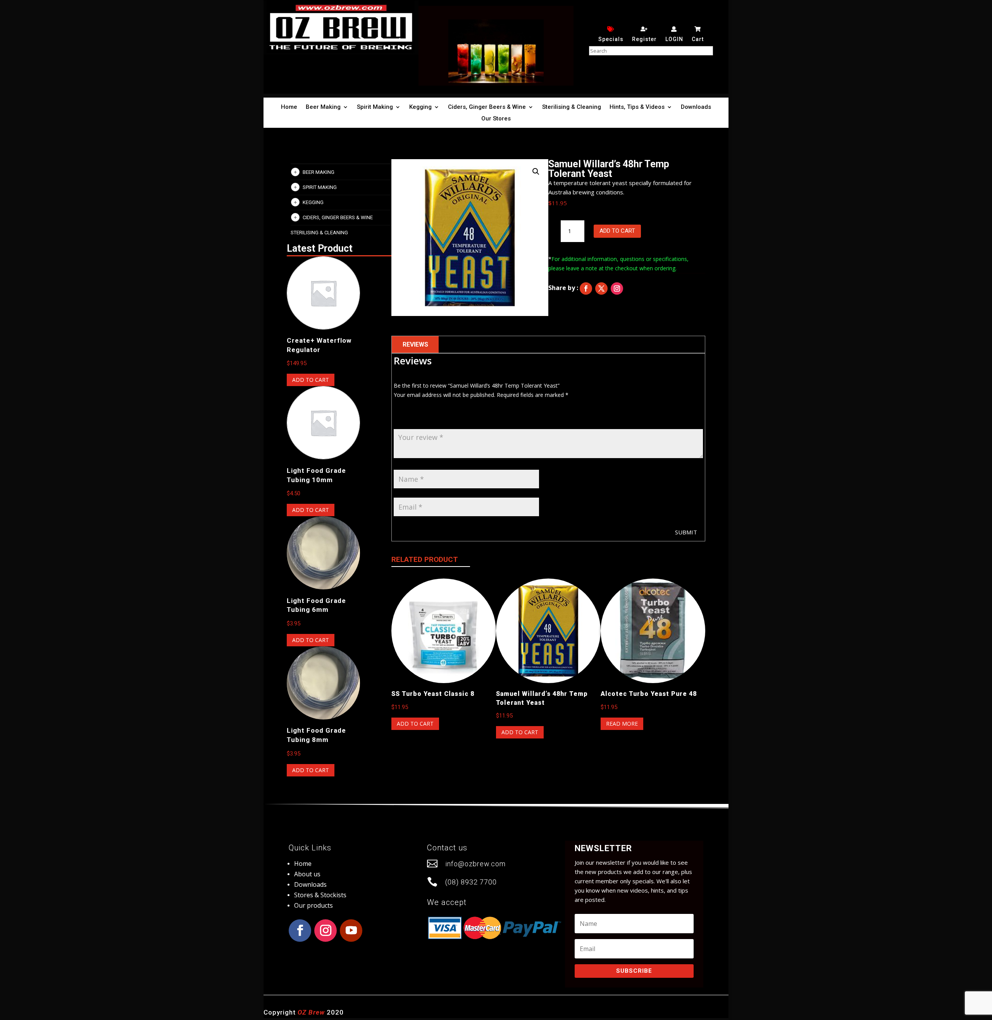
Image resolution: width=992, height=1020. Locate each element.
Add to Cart (617, 230)
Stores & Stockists (320, 895)
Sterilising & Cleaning (571, 107)
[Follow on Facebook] (586, 288)
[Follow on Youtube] (351, 930)
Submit (686, 532)
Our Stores (496, 119)
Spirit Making (375, 107)
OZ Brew (311, 1012)
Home (289, 107)
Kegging (420, 107)
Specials (610, 39)
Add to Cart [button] (310, 379)
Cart (698, 39)
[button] (536, 172)
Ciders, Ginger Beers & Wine (487, 107)
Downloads (696, 107)
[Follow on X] (601, 288)
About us (307, 874)
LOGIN (674, 39)
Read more (622, 723)
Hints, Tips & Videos (637, 107)
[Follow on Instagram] (617, 288)
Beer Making (323, 107)
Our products (313, 905)
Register (644, 39)
